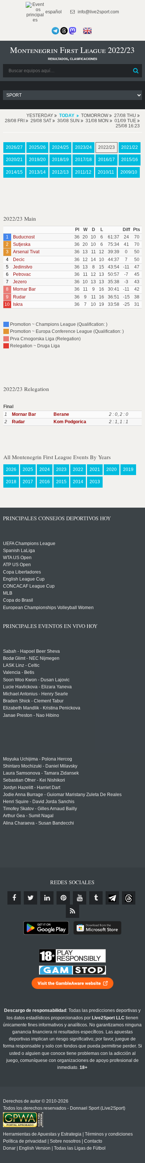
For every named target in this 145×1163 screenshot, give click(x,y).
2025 (28, 469)
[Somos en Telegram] (55, 30)
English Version (35, 1148)
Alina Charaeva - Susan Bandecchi (38, 823)
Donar (9, 1148)
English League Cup (24, 579)
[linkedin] (47, 898)
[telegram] (112, 898)
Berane (61, 414)
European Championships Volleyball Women (48, 607)
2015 (61, 481)
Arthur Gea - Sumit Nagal (28, 815)
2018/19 (60, 159)
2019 (128, 469)
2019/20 (37, 159)
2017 (28, 481)
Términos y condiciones (109, 1134)
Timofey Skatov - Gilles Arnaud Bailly (40, 808)
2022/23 (106, 147)
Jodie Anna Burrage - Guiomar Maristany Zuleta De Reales (62, 794)
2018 (11, 481)
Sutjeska (21, 244)
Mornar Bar (24, 289)
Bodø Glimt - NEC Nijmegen (31, 658)
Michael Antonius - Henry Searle (35, 693)
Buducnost (24, 237)
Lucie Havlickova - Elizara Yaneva (37, 686)
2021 (95, 469)
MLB (7, 593)
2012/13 (60, 172)
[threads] (128, 898)
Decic (19, 259)
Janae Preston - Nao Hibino (31, 715)
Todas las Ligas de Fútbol (80, 1148)
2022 (78, 469)
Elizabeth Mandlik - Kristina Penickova (41, 708)
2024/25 (60, 147)
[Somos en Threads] (64, 30)
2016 (44, 481)
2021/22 (129, 147)
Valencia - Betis (18, 672)
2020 (111, 469)
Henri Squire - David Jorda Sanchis (38, 801)
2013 (95, 481)
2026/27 (14, 147)
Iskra (18, 304)
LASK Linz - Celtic (21, 665)
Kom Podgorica (70, 421)
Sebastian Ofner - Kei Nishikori (34, 780)
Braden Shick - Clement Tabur (33, 701)
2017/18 (83, 159)
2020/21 (14, 159)
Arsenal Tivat (26, 251)
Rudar (19, 297)
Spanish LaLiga (19, 550)
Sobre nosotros (65, 1141)
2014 (78, 481)
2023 (61, 469)
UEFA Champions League (29, 543)
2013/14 (37, 172)
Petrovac (22, 274)
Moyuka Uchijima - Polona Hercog (37, 759)
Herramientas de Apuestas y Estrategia (42, 1134)
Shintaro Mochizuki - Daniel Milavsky (40, 766)
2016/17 (106, 159)
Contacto (93, 1141)
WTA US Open (17, 557)
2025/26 (37, 147)
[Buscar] (136, 70)
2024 (44, 469)
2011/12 (83, 172)
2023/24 (83, 147)
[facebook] (14, 898)
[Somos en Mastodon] (72, 30)
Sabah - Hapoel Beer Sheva (31, 651)
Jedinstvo (22, 267)
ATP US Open (17, 564)
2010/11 (106, 172)
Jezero (20, 281)
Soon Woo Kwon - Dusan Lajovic (36, 679)
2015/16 (129, 159)
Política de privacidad (24, 1141)
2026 (11, 469)
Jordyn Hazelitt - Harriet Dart (31, 787)
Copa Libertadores (22, 572)
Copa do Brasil (18, 600)
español (53, 11)
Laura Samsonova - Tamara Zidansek (41, 773)
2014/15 (14, 172)
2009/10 (128, 172)
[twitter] (30, 898)
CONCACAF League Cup (29, 586)
